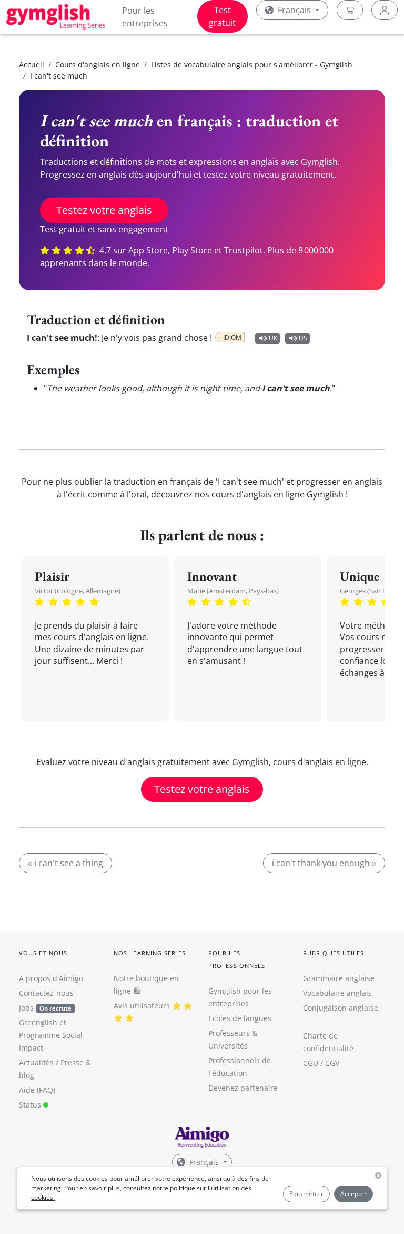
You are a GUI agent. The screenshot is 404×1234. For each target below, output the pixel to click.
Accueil (31, 65)
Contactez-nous (46, 993)
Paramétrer (306, 1193)
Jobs (45, 1008)
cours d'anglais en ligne (319, 762)
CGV (332, 1063)
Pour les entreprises (145, 17)
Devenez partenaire (243, 1088)
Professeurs (229, 1033)
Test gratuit (222, 16)
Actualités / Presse (51, 1062)
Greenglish (38, 1022)
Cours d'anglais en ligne (97, 65)
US (303, 338)
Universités (228, 1046)
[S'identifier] (384, 10)
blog (26, 1075)
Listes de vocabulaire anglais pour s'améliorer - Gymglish (251, 65)
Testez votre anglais (104, 210)
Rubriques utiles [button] (334, 953)
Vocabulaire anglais (337, 993)
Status (31, 1105)
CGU (310, 1063)
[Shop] (350, 10)
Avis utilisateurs (142, 1006)
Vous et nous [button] (43, 953)
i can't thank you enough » (324, 863)
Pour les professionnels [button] (236, 959)
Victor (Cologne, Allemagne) (77, 590)
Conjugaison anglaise (340, 1008)
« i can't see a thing (65, 863)
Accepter (353, 1193)
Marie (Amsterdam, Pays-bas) (233, 590)
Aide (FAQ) (37, 1090)
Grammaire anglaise (339, 978)
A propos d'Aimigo (51, 978)
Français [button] (294, 10)
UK (273, 338)
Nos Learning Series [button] (150, 953)
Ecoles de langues (239, 1018)
